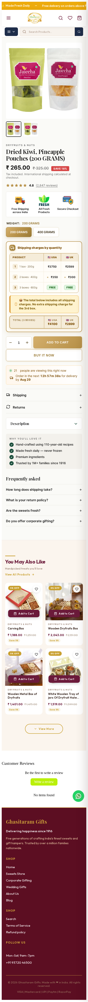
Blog (9, 900)
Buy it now (44, 355)
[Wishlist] (70, 18)
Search (11, 919)
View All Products (17, 574)
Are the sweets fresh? (44, 510)
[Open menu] (8, 18)
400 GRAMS (46, 232)
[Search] (60, 18)
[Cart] (79, 18)
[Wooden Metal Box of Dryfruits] (24, 667)
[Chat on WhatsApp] (78, 797)
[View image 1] (13, 129)
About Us (12, 894)
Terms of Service (18, 925)
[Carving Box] (24, 601)
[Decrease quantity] (10, 343)
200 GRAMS (19, 232)
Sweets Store (15, 874)
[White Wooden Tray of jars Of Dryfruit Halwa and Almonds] (64, 667)
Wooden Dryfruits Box (63, 628)
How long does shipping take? (44, 489)
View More (46, 729)
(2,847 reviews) (47, 185)
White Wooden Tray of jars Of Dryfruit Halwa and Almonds (63, 696)
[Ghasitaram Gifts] (35, 18)
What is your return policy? (44, 499)
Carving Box (16, 628)
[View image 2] (30, 129)
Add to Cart (26, 613)
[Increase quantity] (27, 343)
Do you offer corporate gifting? (44, 520)
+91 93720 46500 (19, 962)
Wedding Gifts (16, 887)
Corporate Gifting (19, 880)
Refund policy (16, 932)
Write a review (44, 782)
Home (10, 867)
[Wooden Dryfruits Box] (64, 601)
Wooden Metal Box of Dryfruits (22, 695)
